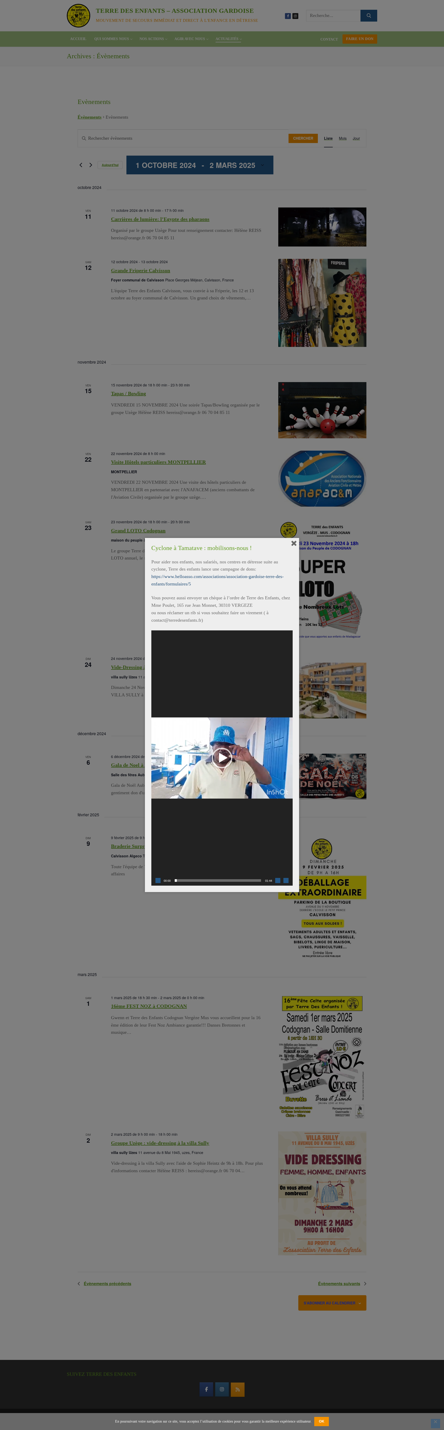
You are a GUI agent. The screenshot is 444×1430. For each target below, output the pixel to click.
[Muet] (277, 880)
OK (321, 1421)
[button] (222, 758)
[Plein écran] (286, 880)
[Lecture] (158, 880)
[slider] (218, 880)
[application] (222, 758)
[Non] (435, 1423)
